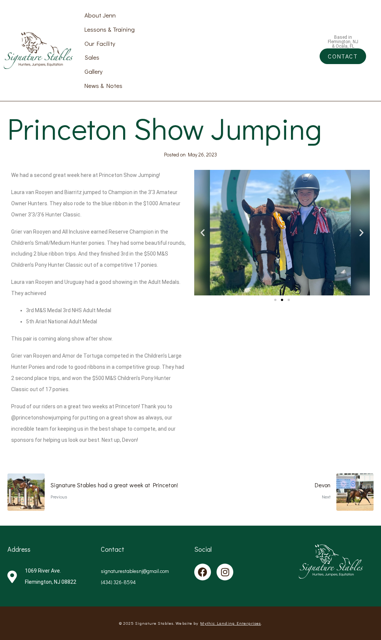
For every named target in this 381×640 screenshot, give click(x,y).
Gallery (93, 71)
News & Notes (103, 85)
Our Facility (99, 43)
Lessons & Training (109, 29)
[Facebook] (202, 572)
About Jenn (100, 15)
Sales (91, 57)
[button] (202, 232)
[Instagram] (225, 572)
